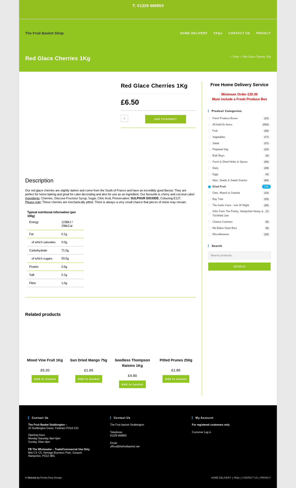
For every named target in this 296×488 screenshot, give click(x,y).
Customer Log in (201, 432)
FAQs (237, 477)
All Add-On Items (222, 124)
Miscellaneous (220, 234)
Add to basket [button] (45, 378)
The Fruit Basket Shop (44, 33)
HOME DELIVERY (221, 477)
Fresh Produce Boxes (225, 118)
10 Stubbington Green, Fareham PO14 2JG (53, 428)
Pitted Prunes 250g (176, 360)
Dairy (215, 168)
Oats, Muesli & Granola (226, 192)
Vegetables (218, 137)
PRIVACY (265, 477)
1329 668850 (119, 435)
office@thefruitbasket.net (125, 446)
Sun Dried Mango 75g (88, 360)
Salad (215, 143)
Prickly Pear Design (51, 477)
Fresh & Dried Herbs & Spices (230, 161)
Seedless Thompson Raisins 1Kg (132, 363)
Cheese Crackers (222, 221)
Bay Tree (217, 199)
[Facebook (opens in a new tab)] (145, 14)
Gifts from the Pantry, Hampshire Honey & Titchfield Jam (237, 213)
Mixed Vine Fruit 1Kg (45, 360)
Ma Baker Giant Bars (224, 228)
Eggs (215, 174)
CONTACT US (250, 477)
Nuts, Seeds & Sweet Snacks (229, 180)
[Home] (228, 56)
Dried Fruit (219, 186)
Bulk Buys (218, 155)
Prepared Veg (220, 149)
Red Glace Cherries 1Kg (257, 56)
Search (239, 266)
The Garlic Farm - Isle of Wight (230, 205)
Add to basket (165, 119)
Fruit (215, 130)
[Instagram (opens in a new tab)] (150, 14)
